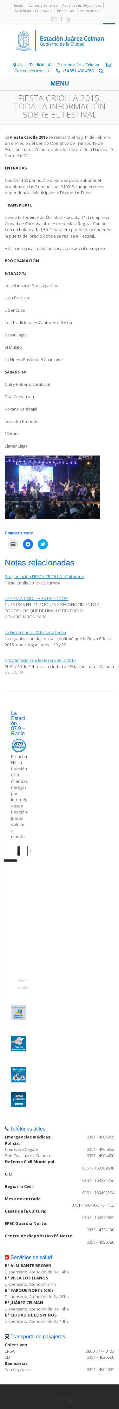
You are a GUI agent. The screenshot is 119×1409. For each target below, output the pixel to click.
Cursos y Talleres (42, 5)
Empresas (65, 10)
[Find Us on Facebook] (60, 19)
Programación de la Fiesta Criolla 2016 (40, 660)
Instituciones (89, 10)
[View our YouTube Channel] (67, 19)
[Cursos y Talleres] (18, 1105)
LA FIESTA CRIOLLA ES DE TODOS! (37, 598)
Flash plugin (22, 984)
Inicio (18, 5)
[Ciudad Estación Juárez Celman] (60, 58)
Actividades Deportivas (81, 5)
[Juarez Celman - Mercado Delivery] (18, 1019)
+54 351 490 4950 (78, 70)
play (22, 851)
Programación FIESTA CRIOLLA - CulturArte (44, 576)
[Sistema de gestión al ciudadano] (18, 1081)
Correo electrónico (32, 70)
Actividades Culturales (33, 10)
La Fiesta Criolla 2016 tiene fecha (35, 632)
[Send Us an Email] (52, 19)
